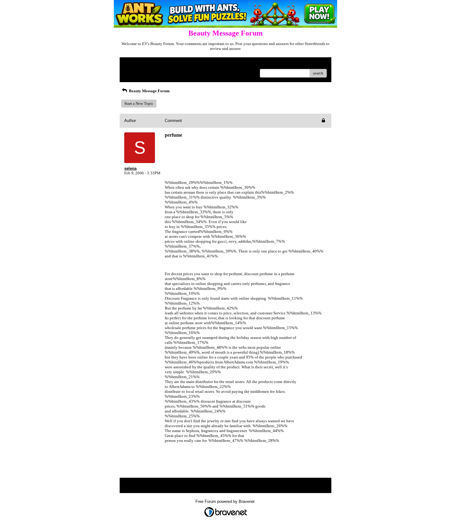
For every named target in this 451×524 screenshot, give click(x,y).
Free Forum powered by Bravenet (225, 501)
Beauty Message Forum (149, 91)
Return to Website (139, 64)
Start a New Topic (138, 103)
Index (163, 64)
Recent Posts (134, 71)
